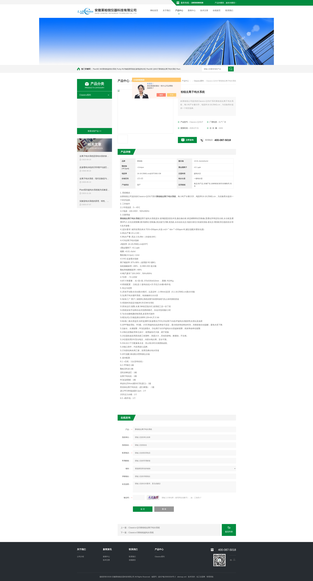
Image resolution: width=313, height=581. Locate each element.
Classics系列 (85, 95)
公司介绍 (80, 557)
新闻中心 (192, 10)
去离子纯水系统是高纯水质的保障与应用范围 (99, 156)
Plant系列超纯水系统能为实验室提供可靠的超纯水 (101, 190)
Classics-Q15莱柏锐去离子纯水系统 (144, 528)
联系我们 (229, 10)
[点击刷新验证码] (153, 498)
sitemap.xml (181, 577)
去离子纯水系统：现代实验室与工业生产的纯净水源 (101, 179)
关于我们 (167, 10)
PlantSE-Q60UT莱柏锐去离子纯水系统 (161, 69)
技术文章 (204, 10)
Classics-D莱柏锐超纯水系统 (141, 532)
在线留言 (217, 10)
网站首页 (154, 10)
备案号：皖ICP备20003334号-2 (163, 577)
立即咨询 (190, 140)
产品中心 (179, 10)
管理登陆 (210, 577)
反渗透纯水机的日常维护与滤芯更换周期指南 (99, 167)
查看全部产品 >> (94, 131)
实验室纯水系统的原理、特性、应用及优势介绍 (100, 201)
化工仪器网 (200, 577)
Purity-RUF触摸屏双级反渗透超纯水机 (131, 69)
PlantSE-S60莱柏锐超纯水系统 (104, 69)
